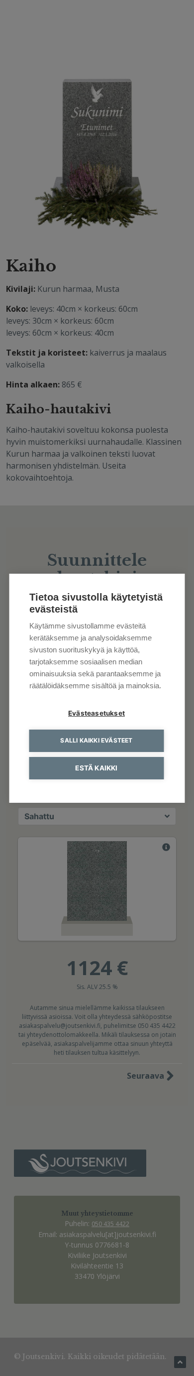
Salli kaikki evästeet (96, 740)
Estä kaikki (96, 768)
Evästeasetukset (96, 713)
